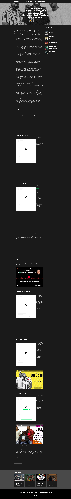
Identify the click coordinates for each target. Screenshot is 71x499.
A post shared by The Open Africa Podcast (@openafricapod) (26, 316)
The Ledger (31, 1)
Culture (37, 1)
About (44, 1)
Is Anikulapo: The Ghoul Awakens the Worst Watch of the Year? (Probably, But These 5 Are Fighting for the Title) (29, 483)
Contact (46, 492)
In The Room (36, 492)
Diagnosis (27, 1)
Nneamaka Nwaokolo (51, 34)
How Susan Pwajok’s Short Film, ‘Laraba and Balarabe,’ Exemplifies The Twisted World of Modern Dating (52, 483)
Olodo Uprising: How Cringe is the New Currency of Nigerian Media (19, 484)
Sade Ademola (32, 20)
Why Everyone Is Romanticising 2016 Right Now (40, 484)
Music (35, 1)
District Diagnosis (18, 482)
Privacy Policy (50, 492)
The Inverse (39, 482)
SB (49, 49)
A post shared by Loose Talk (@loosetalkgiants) (26, 364)
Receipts (32, 492)
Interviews (41, 1)
